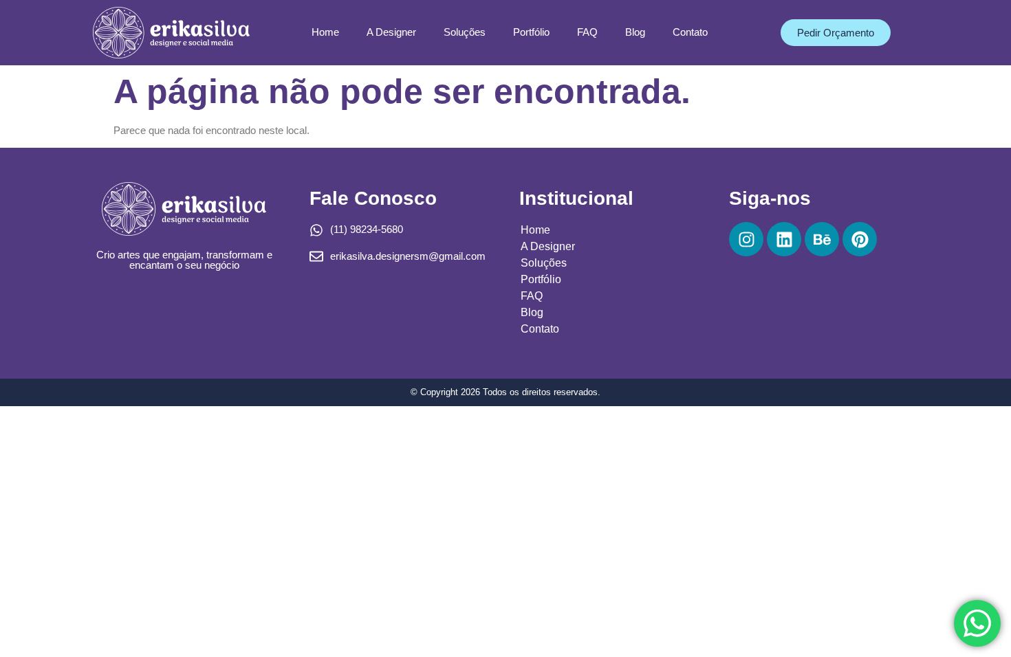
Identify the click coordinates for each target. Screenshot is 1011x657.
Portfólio (531, 32)
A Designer (391, 32)
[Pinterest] (859, 239)
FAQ (587, 32)
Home (325, 32)
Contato (690, 32)
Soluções (465, 32)
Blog (635, 32)
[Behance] (822, 239)
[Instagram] (746, 239)
